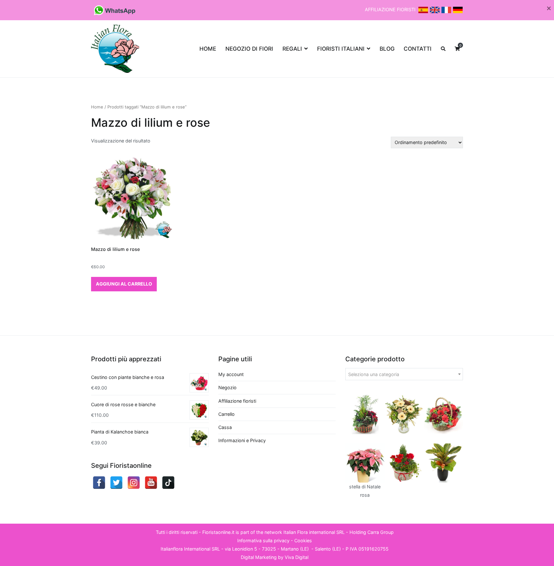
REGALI (292, 48)
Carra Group (380, 532)
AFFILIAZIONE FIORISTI (391, 9)
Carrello (226, 414)
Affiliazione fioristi (237, 401)
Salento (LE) (328, 549)
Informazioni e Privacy (242, 440)
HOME (207, 48)
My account (231, 374)
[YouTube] (151, 482)
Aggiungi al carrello (124, 284)
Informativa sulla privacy (263, 540)
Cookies (303, 540)
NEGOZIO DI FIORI (249, 48)
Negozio (227, 387)
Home (97, 106)
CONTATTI (418, 48)
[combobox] (404, 374)
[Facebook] (99, 482)
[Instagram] (133, 482)
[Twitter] (116, 482)
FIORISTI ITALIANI (341, 48)
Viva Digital (296, 557)
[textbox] (404, 374)
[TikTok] (168, 482)
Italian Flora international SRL (314, 532)
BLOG (387, 48)
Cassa (225, 427)
